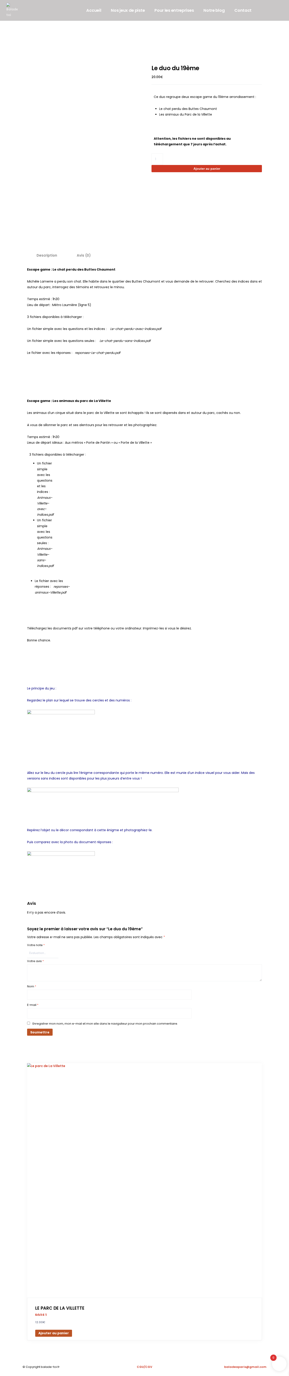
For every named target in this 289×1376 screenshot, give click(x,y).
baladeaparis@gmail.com (245, 1367)
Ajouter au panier (206, 168)
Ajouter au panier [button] (53, 1333)
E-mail (32, 1005)
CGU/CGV (144, 1367)
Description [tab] (47, 255)
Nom (31, 986)
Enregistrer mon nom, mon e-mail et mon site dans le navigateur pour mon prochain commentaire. (105, 1024)
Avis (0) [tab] (84, 255)
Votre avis (35, 961)
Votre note (36, 945)
